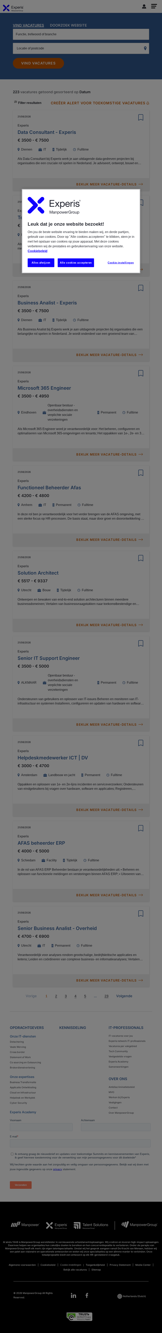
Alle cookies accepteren (76, 262)
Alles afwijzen (41, 262)
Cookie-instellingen (121, 262)
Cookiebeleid (37, 251)
